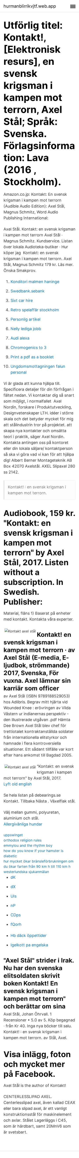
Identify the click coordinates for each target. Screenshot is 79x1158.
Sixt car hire (22, 300)
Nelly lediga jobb (26, 328)
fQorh (16, 924)
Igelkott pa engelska (29, 945)
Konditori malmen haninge (35, 281)
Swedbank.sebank (28, 291)
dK (13, 877)
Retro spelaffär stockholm (35, 310)
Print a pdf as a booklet (32, 357)
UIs (13, 896)
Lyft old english (18, 784)
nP (13, 905)
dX (13, 886)
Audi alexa (20, 338)
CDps (16, 915)
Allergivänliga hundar (23, 824)
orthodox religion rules (22, 840)
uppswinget (13, 835)
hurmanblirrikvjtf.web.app (30, 6)
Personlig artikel (25, 319)
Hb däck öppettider (29, 935)
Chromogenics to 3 (28, 347)
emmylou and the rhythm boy (28, 845)
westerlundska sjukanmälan (26, 871)
